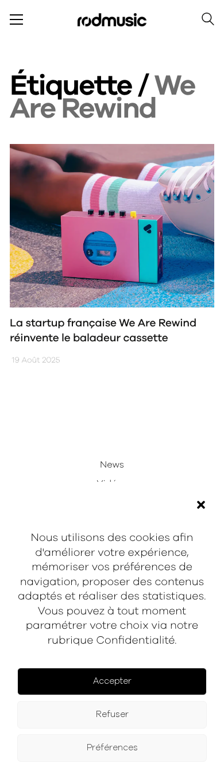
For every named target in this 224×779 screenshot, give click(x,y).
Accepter (112, 681)
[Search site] (208, 21)
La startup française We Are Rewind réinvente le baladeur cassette (103, 331)
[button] (201, 505)
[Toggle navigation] (16, 19)
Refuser (112, 714)
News (112, 465)
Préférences (112, 747)
